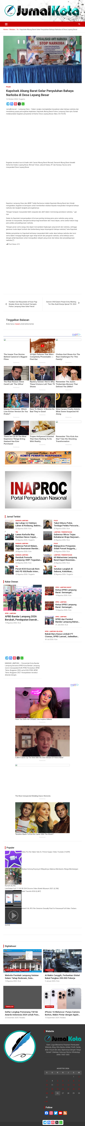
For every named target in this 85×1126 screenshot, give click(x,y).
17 (47, 1089)
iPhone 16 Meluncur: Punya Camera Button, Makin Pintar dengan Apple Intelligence (62, 1015)
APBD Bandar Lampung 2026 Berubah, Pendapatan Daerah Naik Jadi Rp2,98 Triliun (21, 619)
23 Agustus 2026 (21, 563)
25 (52, 1093)
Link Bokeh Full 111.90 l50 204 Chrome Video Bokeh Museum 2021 (29, 888)
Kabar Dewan (11, 581)
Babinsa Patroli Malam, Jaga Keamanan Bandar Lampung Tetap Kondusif (27, 548)
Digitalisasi (10, 946)
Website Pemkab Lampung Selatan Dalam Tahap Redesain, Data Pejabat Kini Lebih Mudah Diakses (22, 978)
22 (73, 1089)
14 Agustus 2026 (11, 623)
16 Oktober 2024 (12, 99)
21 (68, 1089)
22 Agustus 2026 (21, 574)
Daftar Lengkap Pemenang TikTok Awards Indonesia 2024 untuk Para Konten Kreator (21, 1015)
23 (79, 1089)
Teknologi (24, 970)
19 (57, 1089)
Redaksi (22, 1018)
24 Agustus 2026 (21, 551)
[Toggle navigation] (6, 24)
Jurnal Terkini (13, 516)
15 (73, 1085)
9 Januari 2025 (50, 981)
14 (68, 1085)
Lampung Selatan (55, 631)
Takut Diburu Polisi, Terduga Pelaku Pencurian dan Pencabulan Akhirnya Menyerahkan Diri (66, 527)
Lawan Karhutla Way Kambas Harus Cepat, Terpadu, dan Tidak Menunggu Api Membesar (27, 538)
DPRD (7, 613)
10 (47, 1085)
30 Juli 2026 (49, 639)
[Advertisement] (42, 139)
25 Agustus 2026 (21, 528)
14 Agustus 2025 (11, 981)
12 (57, 1085)
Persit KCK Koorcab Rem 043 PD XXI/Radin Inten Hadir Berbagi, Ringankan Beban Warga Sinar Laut (27, 573)
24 (47, 1093)
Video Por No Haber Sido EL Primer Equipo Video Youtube (43, 852)
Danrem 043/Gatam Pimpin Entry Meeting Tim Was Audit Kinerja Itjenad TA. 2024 (61, 303)
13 (63, 1085)
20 (63, 1089)
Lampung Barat (65, 587)
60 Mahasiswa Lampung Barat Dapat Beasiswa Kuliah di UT (65, 560)
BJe (30, 528)
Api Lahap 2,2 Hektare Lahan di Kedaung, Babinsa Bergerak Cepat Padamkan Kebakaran (28, 527)
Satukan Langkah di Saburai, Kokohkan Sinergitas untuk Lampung (66, 571)
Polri (8, 87)
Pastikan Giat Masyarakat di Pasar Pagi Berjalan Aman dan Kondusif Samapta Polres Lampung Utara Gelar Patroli (23, 304)
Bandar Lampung (21, 520)
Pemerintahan (66, 532)
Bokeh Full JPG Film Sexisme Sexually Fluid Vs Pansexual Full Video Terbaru (49, 908)
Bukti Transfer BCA (28, 891)
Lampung (57, 532)
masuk (17, 324)
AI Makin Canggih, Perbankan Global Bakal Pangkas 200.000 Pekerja (62, 976)
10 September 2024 (52, 1018)
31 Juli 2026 (59, 625)
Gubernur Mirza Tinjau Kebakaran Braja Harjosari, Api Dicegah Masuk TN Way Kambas (66, 538)
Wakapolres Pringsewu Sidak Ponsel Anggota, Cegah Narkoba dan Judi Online (65, 550)
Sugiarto (22, 99)
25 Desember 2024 (11, 1018)
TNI (16, 532)
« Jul (45, 1101)
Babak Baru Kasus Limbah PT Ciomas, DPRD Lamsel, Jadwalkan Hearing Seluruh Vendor (61, 636)
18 (52, 1089)
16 (79, 1085)
